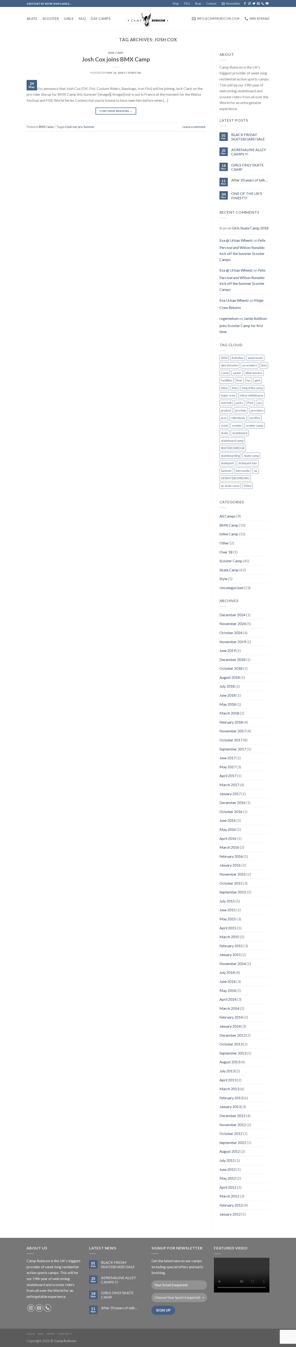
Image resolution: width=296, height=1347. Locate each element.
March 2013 (229, 1088)
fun (249, 380)
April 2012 (227, 1187)
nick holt (226, 403)
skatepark (227, 463)
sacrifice (254, 418)
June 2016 (227, 820)
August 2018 (229, 677)
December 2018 (232, 659)
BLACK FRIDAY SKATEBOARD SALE (248, 136)
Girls (68, 19)
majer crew (228, 395)
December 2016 (232, 802)
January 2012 (230, 1214)
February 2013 (231, 1098)
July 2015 (227, 901)
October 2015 (230, 883)
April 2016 (227, 838)
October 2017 (230, 740)
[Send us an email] (258, 3)
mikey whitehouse (251, 395)
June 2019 (227, 650)
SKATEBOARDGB (232, 448)
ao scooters (249, 365)
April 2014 (227, 999)
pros (224, 418)
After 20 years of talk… (249, 180)
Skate (32, 19)
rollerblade (238, 418)
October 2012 (230, 1133)
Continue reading (116, 111)
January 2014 (230, 1026)
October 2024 (230, 632)
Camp (225, 373)
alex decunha (229, 365)
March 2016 (229, 847)
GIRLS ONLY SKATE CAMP (247, 167)
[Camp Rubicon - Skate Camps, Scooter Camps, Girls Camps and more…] (148, 19)
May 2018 (227, 704)
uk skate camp (230, 486)
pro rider (241, 410)
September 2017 (232, 749)
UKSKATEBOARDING (235, 478)
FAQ (187, 3)
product (226, 410)
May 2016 (227, 829)
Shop (198, 3)
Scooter (51, 19)
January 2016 (230, 865)
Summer (88, 127)
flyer (239, 380)
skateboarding (230, 455)
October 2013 (230, 1044)
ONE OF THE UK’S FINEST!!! (246, 195)
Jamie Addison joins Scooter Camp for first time (243, 325)
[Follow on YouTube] (267, 3)
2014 (224, 358)
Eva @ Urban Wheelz (236, 240)
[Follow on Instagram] (249, 3)
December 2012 (232, 1115)
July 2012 (227, 1160)
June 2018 (227, 695)
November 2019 (232, 641)
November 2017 (232, 731)
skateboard (239, 433)
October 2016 (230, 811)
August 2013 (229, 1062)
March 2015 (229, 936)
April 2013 (227, 1080)
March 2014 (229, 1008)
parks (239, 403)
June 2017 (227, 758)
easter (237, 373)
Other (224, 543)
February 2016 (231, 856)
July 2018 (227, 686)
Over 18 (225, 552)
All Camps (227, 516)
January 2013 (230, 1106)
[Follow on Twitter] (254, 3)
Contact (211, 3)
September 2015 (232, 892)
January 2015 (230, 954)
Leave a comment (194, 127)
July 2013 (227, 1071)
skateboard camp (232, 440)
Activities (237, 358)
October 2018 (230, 668)
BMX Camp (115, 52)
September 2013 (232, 1053)
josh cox (72, 127)
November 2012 (232, 1124)
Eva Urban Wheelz (234, 300)
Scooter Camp (230, 561)
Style (223, 578)
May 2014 (227, 990)
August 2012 (229, 1151)
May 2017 (227, 767)
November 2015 (232, 874)
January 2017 (230, 793)
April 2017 (227, 775)
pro (80, 127)
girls (257, 380)
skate (224, 433)
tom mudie (243, 471)
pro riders (257, 410)
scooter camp (254, 425)
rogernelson (228, 318)
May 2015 (227, 919)
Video (247, 486)
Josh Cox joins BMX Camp (116, 59)
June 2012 (227, 1169)
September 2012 (232, 1142)
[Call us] (262, 3)
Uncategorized (231, 587)
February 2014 (231, 1017)
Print (250, 403)
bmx (264, 365)
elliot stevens (253, 373)
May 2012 (227, 1178)
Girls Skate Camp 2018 (250, 228)
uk (255, 471)
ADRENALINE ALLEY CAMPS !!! (248, 151)
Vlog (176, 3)
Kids (235, 388)
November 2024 (232, 623)
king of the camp (252, 388)
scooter (237, 425)
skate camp (251, 455)
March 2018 (229, 713)
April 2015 (227, 928)
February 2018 (231, 722)
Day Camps (101, 19)
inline (224, 388)
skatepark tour (247, 463)
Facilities (226, 380)
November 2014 (232, 963)
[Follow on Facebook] (245, 3)
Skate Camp (229, 570)
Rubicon (134, 72)
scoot (224, 425)
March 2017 (229, 784)
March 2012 (229, 1196)
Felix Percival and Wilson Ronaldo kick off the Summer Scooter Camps (242, 250)
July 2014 (227, 972)
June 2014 (227, 981)
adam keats (255, 358)
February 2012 (231, 1205)
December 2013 (232, 1035)
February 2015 (231, 946)
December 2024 (232, 615)
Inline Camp (228, 534)
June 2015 (227, 910)
